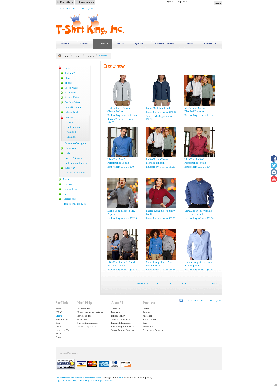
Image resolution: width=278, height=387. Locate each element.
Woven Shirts (72, 97)
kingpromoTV (164, 43)
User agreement (110, 377)
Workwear (70, 92)
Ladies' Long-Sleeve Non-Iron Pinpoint (198, 264)
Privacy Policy (118, 315)
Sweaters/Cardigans (75, 143)
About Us (115, 308)
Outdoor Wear (72, 102)
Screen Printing (115, 119)
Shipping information (87, 323)
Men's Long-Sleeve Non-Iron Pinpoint (159, 264)
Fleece (68, 77)
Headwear (68, 184)
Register (181, 2)
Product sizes (83, 308)
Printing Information (121, 323)
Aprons (67, 179)
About (189, 43)
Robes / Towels (71, 189)
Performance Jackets (76, 162)
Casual (70, 122)
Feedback (115, 312)
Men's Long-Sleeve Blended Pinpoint (195, 109)
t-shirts (90, 55)
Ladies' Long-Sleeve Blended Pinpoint (157, 161)
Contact (210, 43)
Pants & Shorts (73, 107)
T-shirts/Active (73, 73)
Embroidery (113, 115)
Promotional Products (74, 203)
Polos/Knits (71, 87)
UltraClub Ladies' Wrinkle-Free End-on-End (122, 264)
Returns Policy (84, 315)
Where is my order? (86, 326)
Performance (73, 126)
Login (168, 2)
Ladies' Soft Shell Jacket (159, 107)
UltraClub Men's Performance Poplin (118, 161)
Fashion (71, 136)
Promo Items (62, 319)
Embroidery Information (123, 326)
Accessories (69, 198)
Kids (67, 153)
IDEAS (84, 43)
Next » (213, 283)
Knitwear (70, 167)
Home (65, 43)
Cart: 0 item (66, 2)
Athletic (71, 131)
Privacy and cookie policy (137, 377)
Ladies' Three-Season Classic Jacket (119, 109)
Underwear (71, 148)
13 (186, 283)
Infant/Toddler (73, 112)
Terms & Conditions (120, 319)
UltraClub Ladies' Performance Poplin (195, 161)
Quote (139, 43)
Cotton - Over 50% (75, 172)
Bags (65, 193)
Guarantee (82, 319)
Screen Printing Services (122, 330)
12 (181, 283)
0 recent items (86, 2)
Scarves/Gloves (73, 157)
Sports (68, 82)
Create (103, 43)
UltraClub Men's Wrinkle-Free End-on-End (198, 212)
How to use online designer (90, 312)
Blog (120, 43)
